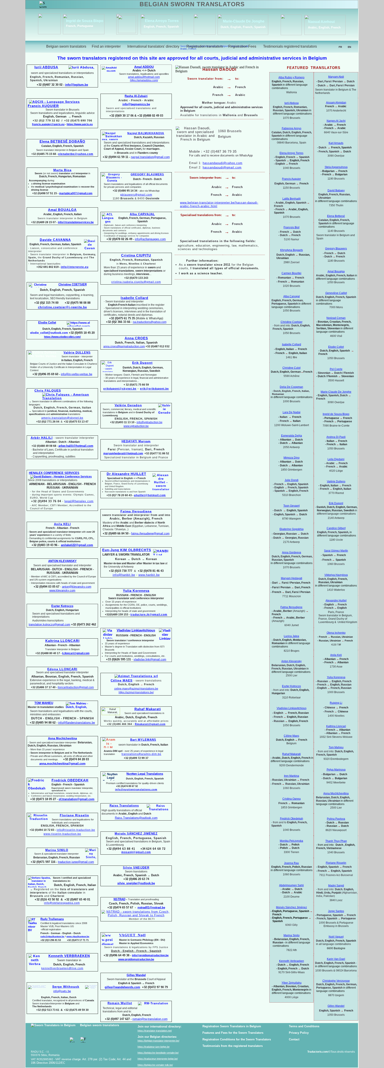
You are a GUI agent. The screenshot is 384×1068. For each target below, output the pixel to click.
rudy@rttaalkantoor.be (52, 936)
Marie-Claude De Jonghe (243, 21)
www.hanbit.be (149, 574)
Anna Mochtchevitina (336, 793)
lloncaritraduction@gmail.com (76, 687)
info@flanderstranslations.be (76, 722)
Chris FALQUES (47, 390)
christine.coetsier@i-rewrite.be (62, 307)
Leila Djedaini (336, 459)
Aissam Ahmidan (336, 102)
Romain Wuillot (120, 1003)
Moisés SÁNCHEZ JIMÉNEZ (136, 833)
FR (340, 47)
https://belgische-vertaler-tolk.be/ (155, 1065)
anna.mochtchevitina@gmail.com (62, 763)
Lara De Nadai (291, 412)
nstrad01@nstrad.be (151, 907)
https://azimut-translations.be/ (136, 692)
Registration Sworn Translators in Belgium (231, 1026)
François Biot (291, 227)
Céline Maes (291, 735)
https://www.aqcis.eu (80, 124)
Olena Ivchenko (336, 632)
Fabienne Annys (291, 128)
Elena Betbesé (336, 216)
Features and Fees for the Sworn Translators (232, 1032)
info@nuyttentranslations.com (136, 789)
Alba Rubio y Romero (291, 77)
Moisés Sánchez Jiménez (291, 907)
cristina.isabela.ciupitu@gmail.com (136, 281)
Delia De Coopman (291, 386)
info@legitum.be (76, 84)
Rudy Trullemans (52, 919)
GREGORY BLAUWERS (147, 174)
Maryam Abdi (336, 76)
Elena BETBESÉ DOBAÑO (62, 141)
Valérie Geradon (128, 405)
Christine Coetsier (291, 322)
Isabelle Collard (134, 298)
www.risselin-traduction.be (62, 833)
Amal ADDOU (144, 67)
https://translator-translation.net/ (155, 1030)
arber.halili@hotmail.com (75, 445)
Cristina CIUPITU (136, 255)
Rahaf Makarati (147, 709)
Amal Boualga (336, 271)
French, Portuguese (79, 26)
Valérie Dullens (336, 481)
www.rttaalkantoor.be (77, 936)
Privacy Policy (299, 1032)
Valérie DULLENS (77, 352)
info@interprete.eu (74, 267)
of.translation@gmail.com (76, 799)
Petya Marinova (336, 769)
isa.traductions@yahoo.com (149, 322)
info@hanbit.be (124, 574)
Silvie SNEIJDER (136, 867)
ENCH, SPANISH (72, 825)
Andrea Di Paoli (336, 437)
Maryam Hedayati (291, 578)
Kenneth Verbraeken (291, 961)
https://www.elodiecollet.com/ (62, 336)
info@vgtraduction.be (149, 422)
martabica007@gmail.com (75, 193)
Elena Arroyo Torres (162, 21)
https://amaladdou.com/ (144, 80)
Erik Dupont (336, 503)
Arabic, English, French (324, 27)
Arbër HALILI (42, 437)
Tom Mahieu (336, 747)
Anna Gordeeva (291, 552)
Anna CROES (136, 338)
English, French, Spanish (161, 26)
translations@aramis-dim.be (141, 754)
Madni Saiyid (336, 885)
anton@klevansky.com (76, 586)
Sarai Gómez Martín (336, 550)
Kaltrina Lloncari (336, 726)
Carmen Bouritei (291, 273)
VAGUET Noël (132, 935)
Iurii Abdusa (291, 103)
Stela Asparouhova (336, 167)
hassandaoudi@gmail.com (222, 167)
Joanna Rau (291, 863)
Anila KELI (62, 524)
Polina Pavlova (336, 818)
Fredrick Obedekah (291, 818)
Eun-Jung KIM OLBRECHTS (126, 550)
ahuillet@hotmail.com (150, 495)
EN (349, 47)
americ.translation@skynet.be (62, 417)
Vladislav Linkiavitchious (136, 630)
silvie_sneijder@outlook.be (136, 883)
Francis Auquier (291, 178)
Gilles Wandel (336, 1005)
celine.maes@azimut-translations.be (136, 688)
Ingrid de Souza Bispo (84, 21)
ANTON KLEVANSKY (62, 561)
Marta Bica (62, 170)
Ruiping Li (336, 702)
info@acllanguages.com (150, 239)
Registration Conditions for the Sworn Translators (236, 1039)
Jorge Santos (336, 911)
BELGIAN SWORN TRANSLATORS (192, 4)
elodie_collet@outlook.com (49, 332)
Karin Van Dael (336, 959)
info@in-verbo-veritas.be (76, 374)
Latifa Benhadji (291, 198)
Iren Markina (291, 775)
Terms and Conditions (304, 1026)
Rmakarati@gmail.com (150, 724)
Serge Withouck (65, 986)
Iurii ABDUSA (46, 67)
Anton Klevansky (291, 661)
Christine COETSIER (72, 284)
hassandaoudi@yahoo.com (222, 163)
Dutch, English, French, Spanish (243, 27)
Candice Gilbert (336, 528)
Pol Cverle (336, 369)
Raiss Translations (124, 805)
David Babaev (336, 190)
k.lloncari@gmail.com (76, 653)
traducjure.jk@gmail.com (148, 614)
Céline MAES (121, 680)
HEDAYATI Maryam (136, 441)
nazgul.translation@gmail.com (150, 157)
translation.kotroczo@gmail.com (49, 624)
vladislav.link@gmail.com (150, 659)
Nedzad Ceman (336, 318)
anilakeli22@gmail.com (77, 545)
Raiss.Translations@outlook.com (136, 817)
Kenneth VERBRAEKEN (69, 956)
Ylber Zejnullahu (292, 982)
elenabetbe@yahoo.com (75, 154)
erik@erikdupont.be (154, 388)
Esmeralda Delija (291, 435)
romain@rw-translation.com (150, 1019)
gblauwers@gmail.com (136, 194)
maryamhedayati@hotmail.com (123, 453)
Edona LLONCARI (62, 669)
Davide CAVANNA (55, 240)
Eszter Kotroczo (291, 686)
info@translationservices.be (76, 222)
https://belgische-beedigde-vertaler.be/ (158, 1052)
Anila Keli (336, 655)
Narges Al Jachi (336, 120)
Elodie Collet (336, 346)
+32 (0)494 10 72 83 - (43, 829)
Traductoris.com (318, 1051)
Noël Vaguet (336, 936)
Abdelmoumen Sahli (291, 885)
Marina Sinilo (292, 935)
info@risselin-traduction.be (76, 829)
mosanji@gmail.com (136, 852)
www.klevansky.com (62, 590)
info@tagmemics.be (136, 104)
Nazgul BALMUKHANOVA (145, 133)
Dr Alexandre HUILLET (126, 474)
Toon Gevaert (291, 505)
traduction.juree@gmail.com (76, 862)
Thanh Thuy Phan (336, 841)
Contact (294, 1039)
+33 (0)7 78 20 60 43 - (119, 495)
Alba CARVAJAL (142, 214)
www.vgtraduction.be (136, 426)
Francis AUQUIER (43, 106)
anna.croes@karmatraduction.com (124, 346)
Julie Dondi (291, 480)
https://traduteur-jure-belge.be (154, 1046)
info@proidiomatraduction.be (150, 955)
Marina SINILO (56, 850)
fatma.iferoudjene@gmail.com (150, 533)
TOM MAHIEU (43, 703)
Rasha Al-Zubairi (136, 96)
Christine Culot (291, 367)
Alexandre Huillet (336, 600)
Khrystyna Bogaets (291, 250)
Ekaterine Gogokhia (292, 529)
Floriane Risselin (336, 862)
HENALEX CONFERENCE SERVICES (54, 473)
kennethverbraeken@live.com (62, 968)
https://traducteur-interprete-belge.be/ (158, 1058)
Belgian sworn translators (99, 1025)
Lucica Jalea (291, 636)
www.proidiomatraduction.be (136, 959)
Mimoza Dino (292, 457)
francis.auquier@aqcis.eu (48, 124)
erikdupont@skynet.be (119, 388)
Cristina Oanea (291, 798)
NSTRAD (119, 899)
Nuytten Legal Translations (144, 773)
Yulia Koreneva (336, 677)
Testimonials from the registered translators (232, 1046)
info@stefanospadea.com (62, 902)
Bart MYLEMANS (143, 739)
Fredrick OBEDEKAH (70, 780)
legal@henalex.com (79, 501)
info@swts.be (62, 991)
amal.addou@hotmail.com (144, 77)
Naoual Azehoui (321, 22)
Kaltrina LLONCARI (62, 641)
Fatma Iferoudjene (136, 511)
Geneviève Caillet (336, 293)
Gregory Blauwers (336, 248)
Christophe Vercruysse (336, 980)
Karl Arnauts (336, 143)
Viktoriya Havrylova (336, 574)
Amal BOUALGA (62, 210)
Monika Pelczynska (291, 840)
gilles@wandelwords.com (122, 987)
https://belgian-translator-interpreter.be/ (158, 1040)
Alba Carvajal (291, 296)
